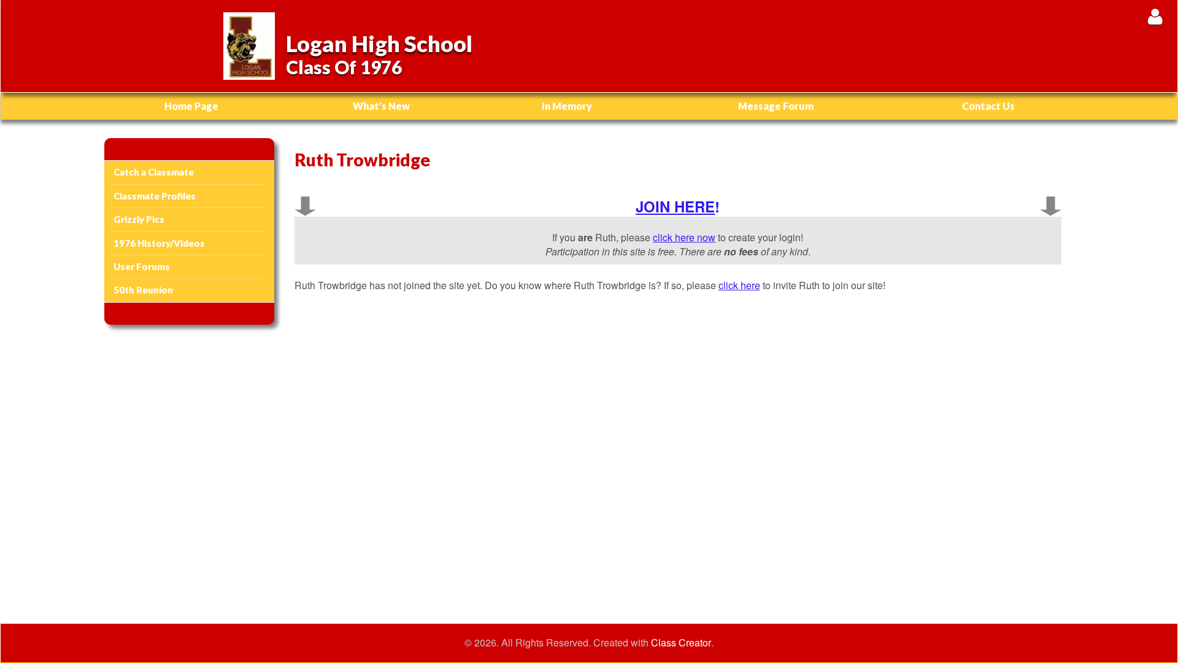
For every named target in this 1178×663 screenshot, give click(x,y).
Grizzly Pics (139, 219)
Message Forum (776, 106)
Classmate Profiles (155, 195)
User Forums (142, 266)
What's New (381, 106)
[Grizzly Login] (1155, 16)
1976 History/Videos (159, 243)
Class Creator (681, 642)
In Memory (567, 106)
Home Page (191, 106)
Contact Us (988, 106)
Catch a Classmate (154, 171)
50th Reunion (143, 289)
